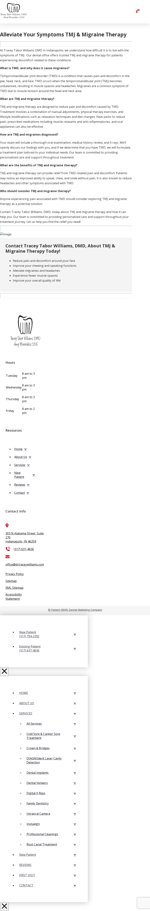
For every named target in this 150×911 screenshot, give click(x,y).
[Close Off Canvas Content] (4, 671)
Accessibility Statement (13, 596)
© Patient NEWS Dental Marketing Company (75, 609)
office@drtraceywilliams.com (24, 564)
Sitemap (11, 581)
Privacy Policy (14, 574)
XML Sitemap (14, 588)
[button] (138, 12)
